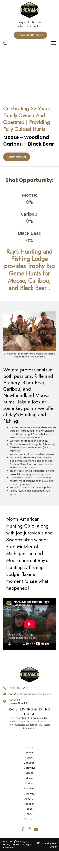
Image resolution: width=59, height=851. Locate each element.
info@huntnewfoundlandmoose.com (31, 694)
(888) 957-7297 (19, 688)
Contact (29, 819)
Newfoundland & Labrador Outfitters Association (29, 726)
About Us (29, 798)
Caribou (29, 757)
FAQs (29, 814)
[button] (22, 829)
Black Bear (29, 762)
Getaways (29, 767)
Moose (29, 752)
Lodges (30, 809)
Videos (29, 773)
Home (29, 747)
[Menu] (53, 43)
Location (29, 803)
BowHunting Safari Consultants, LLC (30, 721)
